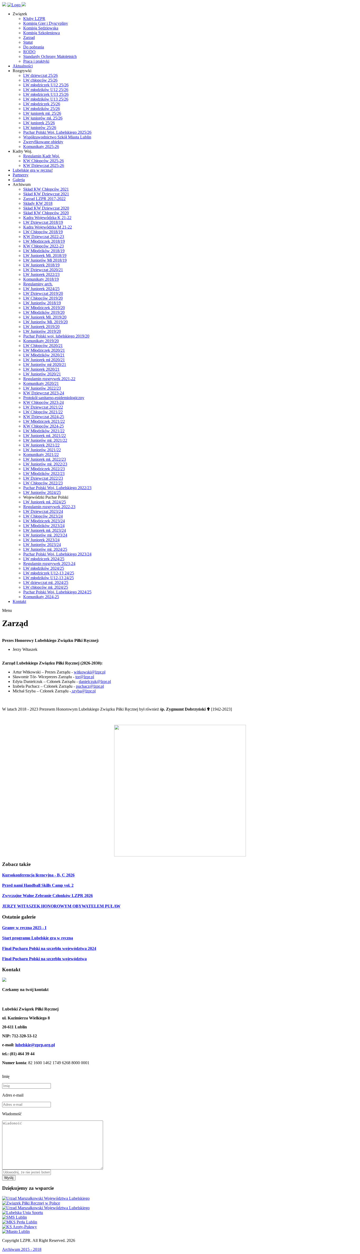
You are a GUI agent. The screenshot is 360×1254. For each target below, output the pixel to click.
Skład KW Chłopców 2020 (46, 213)
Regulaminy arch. (38, 284)
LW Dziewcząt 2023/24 (43, 511)
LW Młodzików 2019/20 (44, 312)
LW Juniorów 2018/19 (42, 303)
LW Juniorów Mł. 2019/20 (45, 322)
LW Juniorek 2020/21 (41, 369)
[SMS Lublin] (14, 1217)
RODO (29, 51)
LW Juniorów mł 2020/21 (44, 364)
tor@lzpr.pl (84, 677)
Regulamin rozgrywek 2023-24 (49, 563)
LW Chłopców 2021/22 (43, 412)
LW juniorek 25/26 (39, 123)
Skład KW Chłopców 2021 (46, 189)
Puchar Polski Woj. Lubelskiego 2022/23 (57, 487)
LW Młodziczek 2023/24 (44, 521)
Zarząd (29, 37)
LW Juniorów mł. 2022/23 (45, 464)
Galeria (19, 179)
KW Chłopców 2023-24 (43, 402)
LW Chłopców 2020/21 (43, 345)
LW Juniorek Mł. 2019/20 (44, 317)
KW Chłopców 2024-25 (43, 426)
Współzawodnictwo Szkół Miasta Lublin (57, 137)
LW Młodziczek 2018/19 (44, 241)
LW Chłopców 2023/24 (43, 516)
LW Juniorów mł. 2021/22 (45, 440)
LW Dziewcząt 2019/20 (43, 293)
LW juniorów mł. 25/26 (42, 118)
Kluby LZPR (34, 18)
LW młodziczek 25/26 (41, 104)
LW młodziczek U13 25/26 (46, 94)
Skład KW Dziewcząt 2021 (46, 194)
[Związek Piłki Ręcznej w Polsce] (31, 1203)
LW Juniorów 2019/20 (42, 331)
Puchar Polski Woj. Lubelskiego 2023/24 (57, 554)
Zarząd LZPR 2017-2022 (44, 198)
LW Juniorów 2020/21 (42, 374)
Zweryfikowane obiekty (43, 142)
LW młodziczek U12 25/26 (46, 85)
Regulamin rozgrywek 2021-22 (49, 378)
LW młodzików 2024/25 (43, 568)
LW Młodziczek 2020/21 (44, 350)
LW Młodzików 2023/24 (44, 525)
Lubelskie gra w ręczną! (33, 170)
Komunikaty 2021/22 (41, 454)
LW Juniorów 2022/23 (42, 388)
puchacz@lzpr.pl (90, 686)
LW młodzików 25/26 (41, 108)
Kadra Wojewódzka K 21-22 (47, 217)
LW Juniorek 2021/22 (41, 445)
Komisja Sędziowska (40, 28)
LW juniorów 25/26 (39, 127)
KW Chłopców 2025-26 (43, 160)
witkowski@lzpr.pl (89, 672)
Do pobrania (33, 47)
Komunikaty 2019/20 (41, 341)
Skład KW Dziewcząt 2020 (46, 208)
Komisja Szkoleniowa (41, 33)
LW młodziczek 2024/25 (43, 559)
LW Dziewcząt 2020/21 (43, 269)
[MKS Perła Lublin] (19, 1222)
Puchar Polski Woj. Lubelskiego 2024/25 (57, 592)
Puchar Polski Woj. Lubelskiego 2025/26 (57, 132)
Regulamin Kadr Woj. (41, 156)
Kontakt (19, 601)
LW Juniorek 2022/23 (41, 274)
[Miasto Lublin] (16, 1231)
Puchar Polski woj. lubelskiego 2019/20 (56, 336)
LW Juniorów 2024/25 (42, 492)
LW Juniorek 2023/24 (41, 540)
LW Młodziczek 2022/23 (44, 469)
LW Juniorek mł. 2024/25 (44, 502)
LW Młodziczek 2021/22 (44, 421)
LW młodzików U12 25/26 (45, 89)
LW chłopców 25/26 (40, 80)
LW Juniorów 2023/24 (42, 544)
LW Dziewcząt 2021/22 (43, 407)
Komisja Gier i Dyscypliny (45, 23)
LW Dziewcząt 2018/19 (43, 222)
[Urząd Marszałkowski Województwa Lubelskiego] (46, 1198)
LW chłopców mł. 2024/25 (45, 587)
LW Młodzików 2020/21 (44, 355)
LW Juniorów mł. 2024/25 (45, 549)
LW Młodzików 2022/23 (44, 473)
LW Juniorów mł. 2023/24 (45, 535)
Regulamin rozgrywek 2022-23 (49, 506)
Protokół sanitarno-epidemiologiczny (53, 397)
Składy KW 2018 (37, 203)
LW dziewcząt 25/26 (40, 75)
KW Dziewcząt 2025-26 (43, 165)
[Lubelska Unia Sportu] (22, 1212)
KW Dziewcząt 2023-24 (43, 393)
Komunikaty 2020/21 (41, 383)
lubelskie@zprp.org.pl (35, 1045)
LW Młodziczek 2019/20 (44, 307)
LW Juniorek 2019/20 (41, 326)
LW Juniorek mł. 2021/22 (44, 435)
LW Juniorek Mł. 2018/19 (44, 255)
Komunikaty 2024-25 (41, 596)
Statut (28, 42)
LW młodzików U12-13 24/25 (48, 578)
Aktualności (23, 66)
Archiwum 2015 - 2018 (21, 1249)
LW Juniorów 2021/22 (42, 450)
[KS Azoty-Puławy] (19, 1227)
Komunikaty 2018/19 (41, 279)
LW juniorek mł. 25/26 (42, 113)
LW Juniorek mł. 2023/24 (44, 530)
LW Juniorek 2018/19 (41, 265)
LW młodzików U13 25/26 (45, 99)
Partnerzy (20, 175)
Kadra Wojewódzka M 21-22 (47, 227)
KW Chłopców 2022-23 (43, 246)
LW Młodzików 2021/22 (44, 431)
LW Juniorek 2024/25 (41, 288)
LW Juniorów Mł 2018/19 (45, 260)
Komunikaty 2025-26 (41, 146)
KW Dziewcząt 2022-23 (43, 236)
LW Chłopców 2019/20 (43, 298)
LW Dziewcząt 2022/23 (43, 478)
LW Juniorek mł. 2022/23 (44, 459)
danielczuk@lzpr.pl (95, 681)
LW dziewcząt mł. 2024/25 (45, 582)
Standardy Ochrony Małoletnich (50, 56)
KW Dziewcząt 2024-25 (43, 416)
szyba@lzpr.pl (83, 691)
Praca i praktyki (36, 61)
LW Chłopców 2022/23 (43, 483)
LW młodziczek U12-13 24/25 (48, 573)
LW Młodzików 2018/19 (44, 251)
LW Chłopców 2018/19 (43, 232)
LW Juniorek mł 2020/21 (44, 360)
